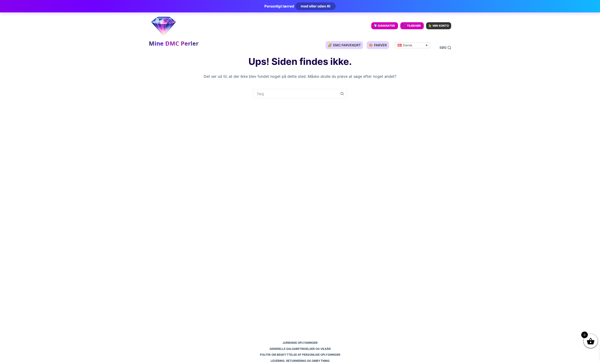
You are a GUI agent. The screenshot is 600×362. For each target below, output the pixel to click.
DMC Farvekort (344, 45)
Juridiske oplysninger (300, 342)
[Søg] (445, 47)
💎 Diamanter (384, 25)
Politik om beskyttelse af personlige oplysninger (300, 354)
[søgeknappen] (342, 93)
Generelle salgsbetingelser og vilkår (300, 349)
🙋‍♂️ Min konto (438, 25)
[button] (412, 45)
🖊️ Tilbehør (412, 25)
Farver (378, 45)
